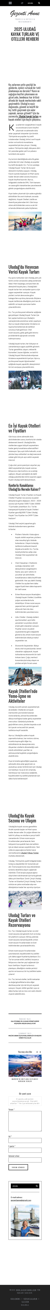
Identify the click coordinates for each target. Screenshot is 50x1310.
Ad (10, 1136)
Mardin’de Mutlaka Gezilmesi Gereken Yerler (25, 1080)
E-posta (11, 1146)
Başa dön (24, 1304)
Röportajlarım (30, 1299)
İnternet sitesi (13, 1155)
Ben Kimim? (15, 1299)
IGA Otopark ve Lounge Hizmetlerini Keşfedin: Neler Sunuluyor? (25, 1021)
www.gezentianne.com (26, 1290)
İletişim (25, 1302)
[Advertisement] (25, 64)
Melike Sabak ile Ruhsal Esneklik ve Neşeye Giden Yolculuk (25, 1035)
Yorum (11, 1109)
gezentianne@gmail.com (21, 1200)
